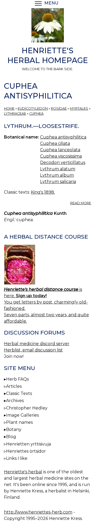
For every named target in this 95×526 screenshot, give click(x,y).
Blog (11, 436)
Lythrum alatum (57, 168)
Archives (15, 400)
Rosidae (59, 108)
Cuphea (36, 113)
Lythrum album (57, 175)
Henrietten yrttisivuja (28, 444)
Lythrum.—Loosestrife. (41, 126)
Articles (14, 386)
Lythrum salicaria (58, 181)
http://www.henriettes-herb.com (38, 512)
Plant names (19, 422)
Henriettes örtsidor (26, 451)
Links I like (16, 458)
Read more (80, 203)
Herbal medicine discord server (36, 343)
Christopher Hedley (27, 408)
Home (9, 108)
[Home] (47, 26)
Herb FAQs (17, 379)
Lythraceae (15, 113)
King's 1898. (43, 192)
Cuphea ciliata (55, 143)
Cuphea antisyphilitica (63, 137)
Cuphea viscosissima (61, 156)
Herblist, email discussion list (33, 350)
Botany (13, 429)
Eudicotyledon (33, 108)
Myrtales (79, 108)
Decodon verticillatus (62, 162)
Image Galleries (22, 415)
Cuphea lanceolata (60, 149)
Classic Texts (19, 393)
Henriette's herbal (23, 471)
